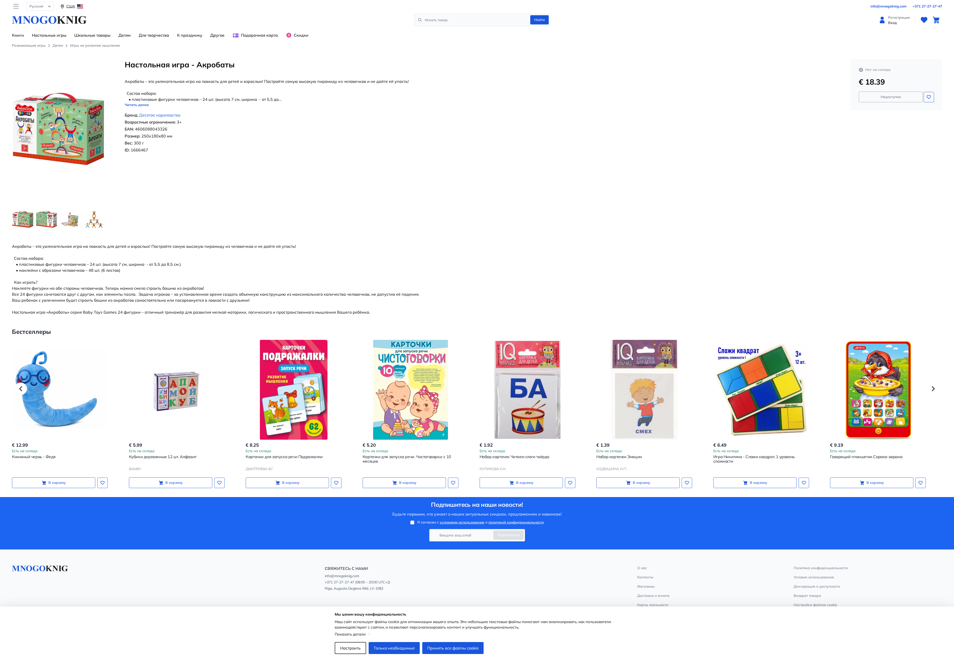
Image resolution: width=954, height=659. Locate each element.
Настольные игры (49, 35)
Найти (539, 19)
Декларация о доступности (817, 586)
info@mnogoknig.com (888, 6)
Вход (892, 22)
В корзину (57, 482)
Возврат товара (807, 595)
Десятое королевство (159, 115)
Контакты (645, 577)
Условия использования (814, 577)
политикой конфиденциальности (516, 522)
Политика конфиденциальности (821, 568)
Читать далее (137, 105)
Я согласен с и (480, 522)
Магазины (645, 586)
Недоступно (891, 97)
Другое (217, 35)
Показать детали (350, 634)
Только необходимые (394, 648)
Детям (124, 35)
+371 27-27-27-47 (927, 6)
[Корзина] (936, 20)
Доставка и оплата (653, 595)
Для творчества (154, 35)
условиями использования (462, 522)
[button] (20, 389)
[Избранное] (924, 20)
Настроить (350, 648)
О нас (642, 568)
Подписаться (508, 535)
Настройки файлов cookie (815, 605)
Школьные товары (92, 35)
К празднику (189, 35)
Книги (18, 35)
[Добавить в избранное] (929, 97)
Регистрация (899, 17)
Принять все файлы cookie (453, 648)
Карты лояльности (652, 605)
